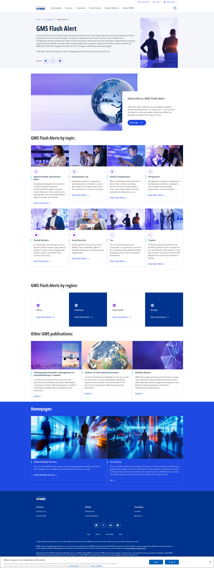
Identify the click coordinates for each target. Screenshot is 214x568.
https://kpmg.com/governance (136, 548)
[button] (41, 516)
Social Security (79, 240)
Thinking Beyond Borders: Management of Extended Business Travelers (54, 374)
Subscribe (134, 122)
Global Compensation (120, 176)
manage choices (74, 566)
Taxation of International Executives (102, 372)
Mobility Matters (144, 372)
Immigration (154, 176)
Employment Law (80, 176)
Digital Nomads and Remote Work (47, 178)
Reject (156, 562)
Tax (111, 240)
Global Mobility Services (45, 462)
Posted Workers (41, 240)
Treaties (152, 240)
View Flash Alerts (43, 317)
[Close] (210, 562)
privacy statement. (96, 566)
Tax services (115, 462)
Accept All (172, 562)
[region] (107, 562)
